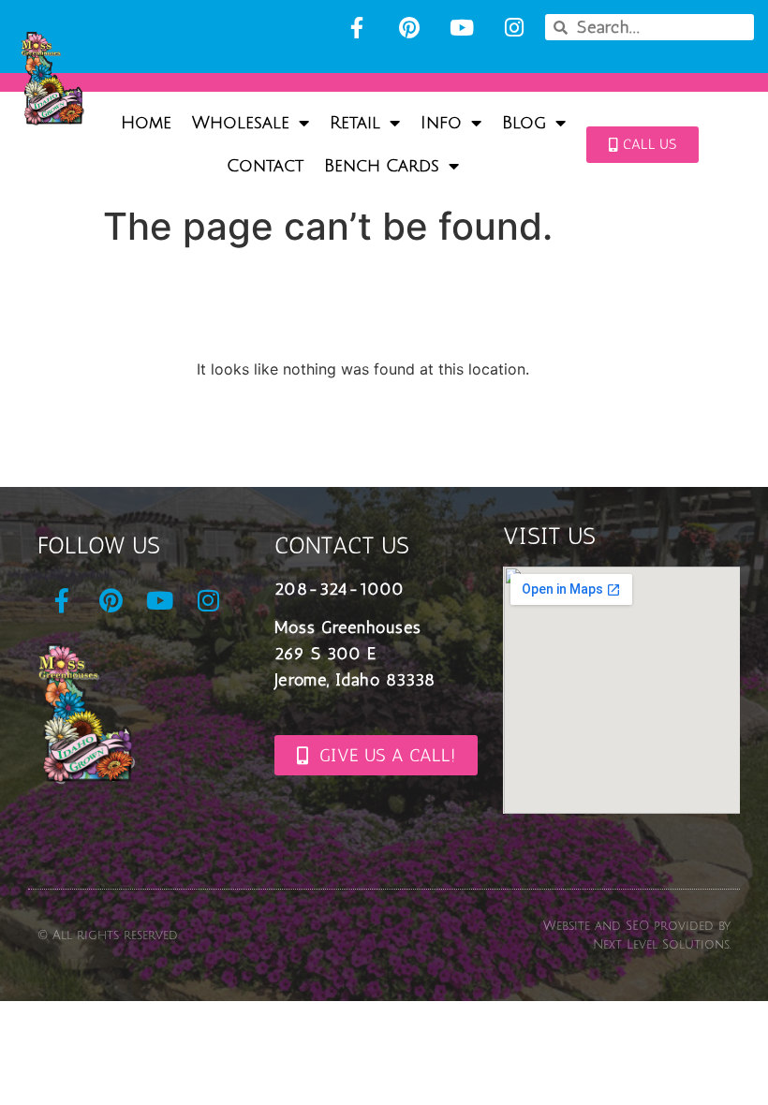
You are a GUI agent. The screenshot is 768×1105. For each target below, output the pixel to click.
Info (441, 122)
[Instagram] (514, 27)
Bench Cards (381, 165)
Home (146, 122)
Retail (355, 122)
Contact (265, 165)
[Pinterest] (409, 27)
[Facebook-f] (356, 27)
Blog (524, 122)
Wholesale (240, 122)
